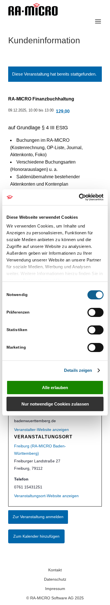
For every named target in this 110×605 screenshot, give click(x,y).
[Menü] (98, 21)
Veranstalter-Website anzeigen (41, 429)
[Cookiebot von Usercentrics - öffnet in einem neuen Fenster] (79, 197)
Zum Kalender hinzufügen (36, 536)
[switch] (95, 312)
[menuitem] (98, 21)
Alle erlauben (55, 387)
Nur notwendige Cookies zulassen (55, 404)
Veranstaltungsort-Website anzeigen (46, 496)
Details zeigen (78, 370)
